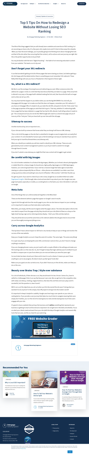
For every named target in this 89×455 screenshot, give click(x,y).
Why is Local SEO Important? (15, 382)
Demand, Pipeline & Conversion (44, 16)
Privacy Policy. (23, 448)
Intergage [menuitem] (72, 424)
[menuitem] (56, 428)
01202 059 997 (6, 431)
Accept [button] (70, 451)
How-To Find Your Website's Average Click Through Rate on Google (72, 392)
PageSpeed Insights (17, 179)
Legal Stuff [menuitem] (54, 424)
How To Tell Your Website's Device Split (43, 394)
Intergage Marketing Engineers (37, 37)
